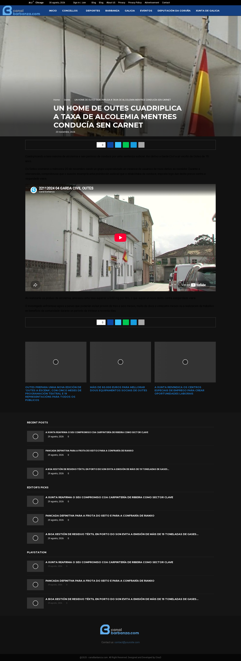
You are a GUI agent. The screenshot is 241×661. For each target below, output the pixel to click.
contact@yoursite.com (127, 642)
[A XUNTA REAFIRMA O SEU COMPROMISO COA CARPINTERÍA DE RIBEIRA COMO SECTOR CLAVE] (35, 436)
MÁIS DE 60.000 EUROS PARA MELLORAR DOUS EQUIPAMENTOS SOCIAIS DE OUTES (118, 389)
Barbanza (112, 10)
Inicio (53, 10)
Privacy (121, 2)
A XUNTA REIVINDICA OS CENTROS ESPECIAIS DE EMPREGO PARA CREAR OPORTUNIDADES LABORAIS (179, 390)
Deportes (93, 10)
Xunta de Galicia (207, 10)
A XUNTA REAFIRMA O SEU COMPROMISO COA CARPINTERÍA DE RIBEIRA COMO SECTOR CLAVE (97, 432)
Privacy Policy (135, 2)
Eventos (146, 10)
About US (110, 2)
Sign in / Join (79, 2)
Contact (166, 2)
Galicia (130, 10)
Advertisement (152, 2)
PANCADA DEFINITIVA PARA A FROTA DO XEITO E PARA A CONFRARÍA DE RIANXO (89, 451)
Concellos (70, 10)
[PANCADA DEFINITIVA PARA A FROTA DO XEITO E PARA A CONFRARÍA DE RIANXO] (35, 454)
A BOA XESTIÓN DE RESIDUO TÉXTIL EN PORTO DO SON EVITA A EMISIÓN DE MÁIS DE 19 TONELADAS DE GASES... (107, 469)
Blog (94, 2)
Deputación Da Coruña (174, 10)
